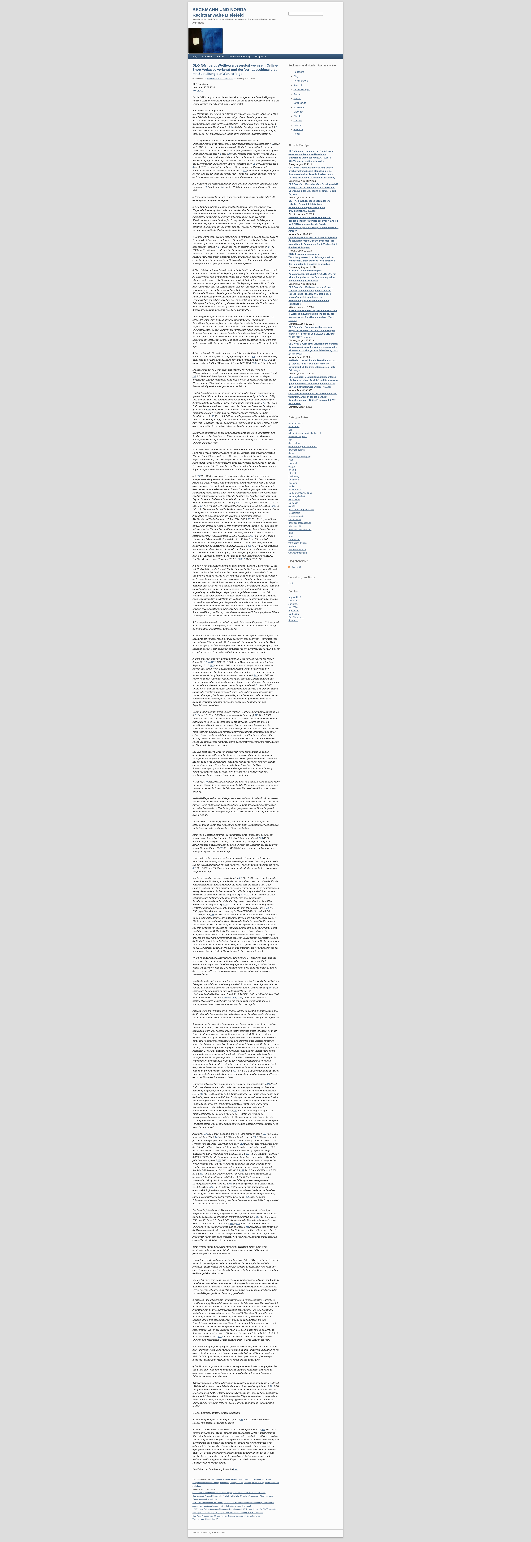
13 (271, 1383)
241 (256, 675)
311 (257, 685)
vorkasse (247, 1483)
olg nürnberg (244, 1479)
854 (209, 409)
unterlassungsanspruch (299, 523)
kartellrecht (293, 480)
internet (292, 473)
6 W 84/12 (240, 559)
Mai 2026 (293, 607)
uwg (290, 536)
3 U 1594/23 (198, 91)
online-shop (266, 1479)
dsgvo (291, 453)
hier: (235, 1469)
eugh (290, 460)
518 (256, 715)
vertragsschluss (236, 1483)
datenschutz (294, 443)
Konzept (298, 85)
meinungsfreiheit (296, 496)
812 (197, 715)
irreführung (293, 476)
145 (220, 247)
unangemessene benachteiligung (205, 1483)
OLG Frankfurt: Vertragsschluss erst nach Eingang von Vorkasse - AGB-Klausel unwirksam (229, 1493)
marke (291, 486)
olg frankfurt (294, 499)
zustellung (196, 1486)
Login (291, 583)
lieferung (234, 1479)
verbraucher (224, 1483)
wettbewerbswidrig (297, 553)
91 (241, 1419)
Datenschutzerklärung (240, 56)
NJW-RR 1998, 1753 (232, 997)
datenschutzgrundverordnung (302, 446)
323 (221, 848)
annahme (226, 1479)
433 (264, 403)
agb (212, 1479)
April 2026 (293, 610)
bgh (290, 440)
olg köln (292, 506)
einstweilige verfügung (299, 456)
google (291, 466)
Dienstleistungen (302, 89)
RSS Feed (296, 567)
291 (272, 1386)
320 (261, 838)
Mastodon (298, 112)
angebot (218, 1479)
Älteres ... (293, 620)
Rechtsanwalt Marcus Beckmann (220, 79)
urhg (290, 533)
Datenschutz (300, 103)
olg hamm (293, 503)
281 (230, 1184)
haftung (292, 470)
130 (212, 416)
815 (238, 1223)
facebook (292, 463)
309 (267, 908)
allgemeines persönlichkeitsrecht (304, 433)
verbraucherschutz (297, 543)
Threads (298, 120)
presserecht (294, 513)
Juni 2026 (293, 604)
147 (270, 247)
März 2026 (293, 614)
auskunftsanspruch (297, 436)
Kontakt (220, 56)
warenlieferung (258, 1483)
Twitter (297, 134)
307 (265, 360)
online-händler (255, 1479)
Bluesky (297, 116)
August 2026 (294, 597)
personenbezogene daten (301, 509)
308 (253, 356)
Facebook (298, 129)
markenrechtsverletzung (300, 493)
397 (212, 665)
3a (231, 127)
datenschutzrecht (296, 450)
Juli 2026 (292, 600)
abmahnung (294, 426)
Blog (194, 56)
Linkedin (298, 125)
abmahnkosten (295, 423)
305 (245, 170)
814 (231, 1223)
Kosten (297, 94)
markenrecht (294, 489)
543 (263, 1429)
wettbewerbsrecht (272, 1483)
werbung (292, 546)
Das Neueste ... (296, 617)
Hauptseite (260, 56)
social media (294, 519)
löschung (292, 483)
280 (235, 1110)
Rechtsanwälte (301, 81)
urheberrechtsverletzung (300, 529)
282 (206, 1134)
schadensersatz (296, 516)
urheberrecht (294, 526)
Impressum (207, 56)
